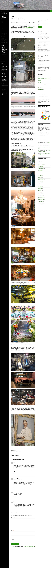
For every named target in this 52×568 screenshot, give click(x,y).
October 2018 (40, 201)
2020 (2, 21)
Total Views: (3, 92)
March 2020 (40, 177)
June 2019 (40, 186)
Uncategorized (40, 89)
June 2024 (40, 162)
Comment (13, 517)
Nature (39, 80)
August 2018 (40, 204)
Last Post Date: (3, 93)
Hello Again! (3, 51)
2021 (2, 22)
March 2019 (40, 192)
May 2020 (40, 173)
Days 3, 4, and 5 (4, 47)
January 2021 (40, 166)
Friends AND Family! (4, 53)
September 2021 (41, 164)
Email (12, 534)
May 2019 (40, 188)
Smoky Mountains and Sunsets (16, 451)
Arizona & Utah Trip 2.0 (5, 49)
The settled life (40, 87)
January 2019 (40, 195)
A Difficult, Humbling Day (15, 455)
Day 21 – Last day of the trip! (44, 145)
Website (12, 539)
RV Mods (39, 82)
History (12, 16)
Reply (15, 473)
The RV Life (40, 85)
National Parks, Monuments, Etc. (43, 78)
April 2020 (40, 175)
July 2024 (39, 161)
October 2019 (40, 181)
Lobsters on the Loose (6, 11)
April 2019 (40, 190)
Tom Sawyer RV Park (20, 23)
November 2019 (41, 179)
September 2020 (41, 168)
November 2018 (41, 199)
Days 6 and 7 (3, 45)
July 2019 (39, 184)
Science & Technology (41, 84)
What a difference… (4, 79)
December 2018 (41, 197)
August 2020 (40, 170)
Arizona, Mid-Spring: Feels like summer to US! (4, 70)
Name (12, 530)
